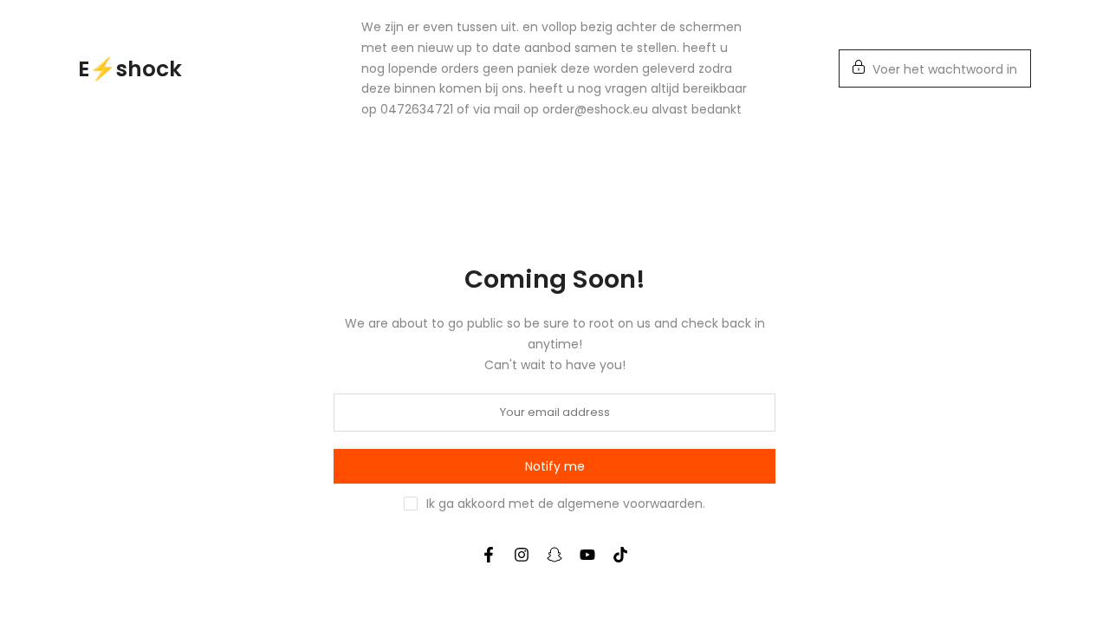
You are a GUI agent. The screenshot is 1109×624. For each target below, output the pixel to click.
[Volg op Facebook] (488, 554)
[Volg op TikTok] (620, 554)
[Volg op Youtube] (587, 554)
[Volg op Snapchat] (554, 554)
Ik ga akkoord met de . (565, 503)
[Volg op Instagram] (521, 554)
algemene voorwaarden (630, 503)
